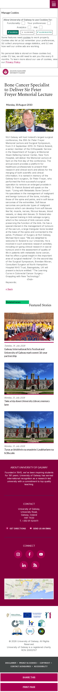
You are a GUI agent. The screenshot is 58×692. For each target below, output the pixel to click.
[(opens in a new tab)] (24, 617)
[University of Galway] (14, 72)
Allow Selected (45, 32)
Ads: (35, 27)
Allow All (14, 32)
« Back (9, 289)
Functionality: (14, 23)
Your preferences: (36, 23)
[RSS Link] (35, 565)
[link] (23, 615)
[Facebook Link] (29, 554)
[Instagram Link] (18, 554)
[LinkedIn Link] (24, 565)
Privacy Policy (13, 62)
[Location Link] (29, 597)
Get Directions (18, 528)
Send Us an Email (42, 528)
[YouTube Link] (41, 554)
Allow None (28, 32)
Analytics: (22, 27)
